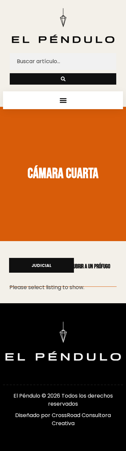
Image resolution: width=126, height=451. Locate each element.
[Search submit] (63, 79)
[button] (63, 100)
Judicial (41, 265)
